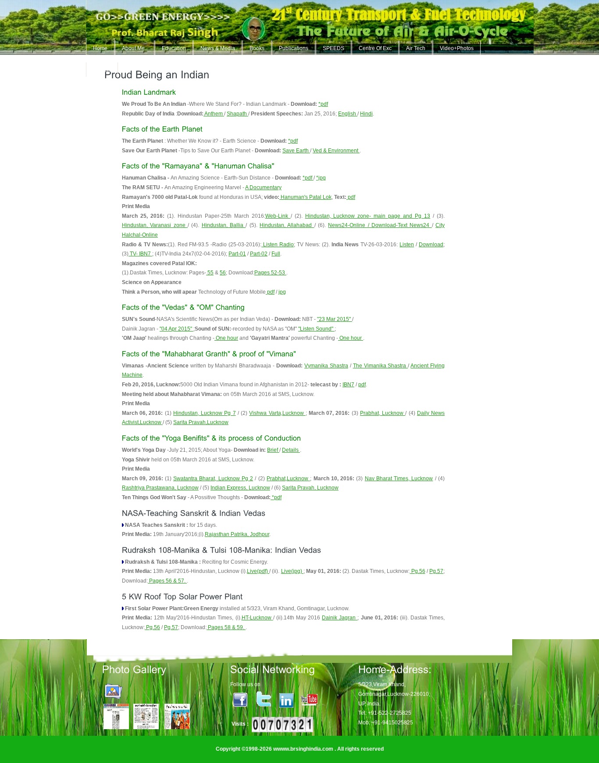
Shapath (237, 114)
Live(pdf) (258, 571)
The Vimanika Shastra (380, 366)
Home (100, 48)
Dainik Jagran (339, 618)
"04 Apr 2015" (176, 329)
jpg (282, 292)
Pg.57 (436, 571)
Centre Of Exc (375, 48)
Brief (273, 450)
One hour (226, 338)
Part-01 (237, 254)
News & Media (217, 48)
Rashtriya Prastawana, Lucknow (160, 488)
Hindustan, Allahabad (287, 225)
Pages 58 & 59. (226, 627)
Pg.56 (417, 571)
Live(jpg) (292, 571)
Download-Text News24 (401, 225)
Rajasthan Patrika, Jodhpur (237, 534)
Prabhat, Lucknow (382, 413)
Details (291, 450)
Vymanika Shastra (326, 366)
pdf (350, 197)
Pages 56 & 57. (167, 581)
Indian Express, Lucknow (240, 488)
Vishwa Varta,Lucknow (277, 413)
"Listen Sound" (316, 329)
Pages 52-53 (270, 273)
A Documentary (263, 187)
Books (257, 48)
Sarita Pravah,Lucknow (200, 422)
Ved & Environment (336, 151)
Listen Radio (277, 244)
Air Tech (415, 48)
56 (223, 273)
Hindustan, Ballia (224, 225)
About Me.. (134, 48)
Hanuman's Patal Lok (305, 197)
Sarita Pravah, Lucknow (310, 488)
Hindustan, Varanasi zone (155, 225)
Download (431, 244)
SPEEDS (333, 48)
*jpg (321, 178)
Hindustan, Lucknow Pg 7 (204, 413)
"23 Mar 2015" (334, 319)
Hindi (366, 114)
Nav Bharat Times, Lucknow (399, 478)
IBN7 (348, 385)
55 (210, 273)
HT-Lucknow (257, 618)
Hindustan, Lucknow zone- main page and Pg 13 (368, 216)
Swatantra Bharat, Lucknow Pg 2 (213, 478)
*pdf (323, 104)
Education (174, 48)
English (347, 114)
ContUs (102, 70)
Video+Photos (457, 48)
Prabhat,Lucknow (288, 478)
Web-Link (278, 216)
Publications (293, 48)
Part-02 (258, 254)
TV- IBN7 (140, 254)
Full (275, 254)
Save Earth (296, 151)
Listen (406, 244)
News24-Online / (349, 225)
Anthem (213, 114)
